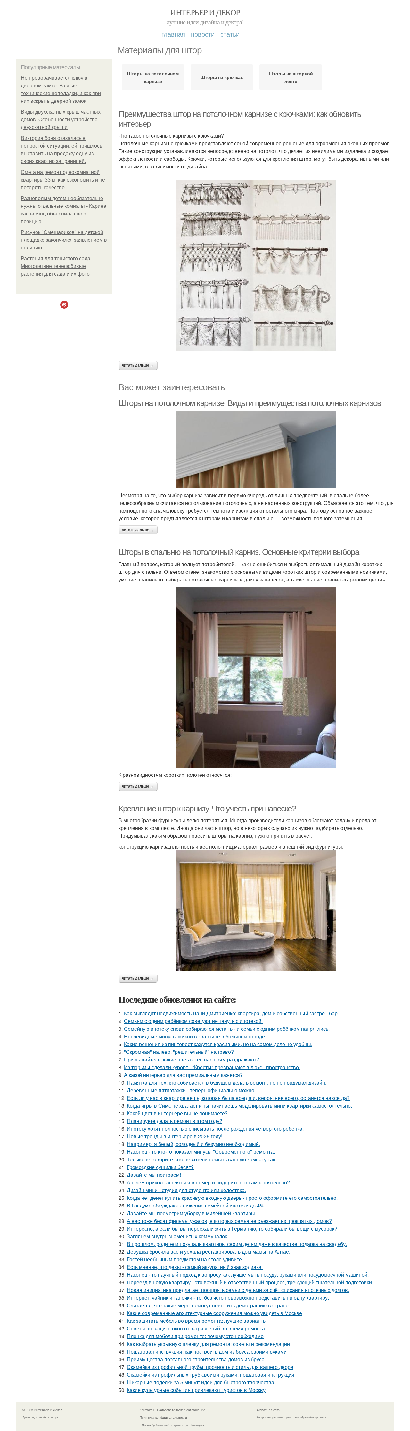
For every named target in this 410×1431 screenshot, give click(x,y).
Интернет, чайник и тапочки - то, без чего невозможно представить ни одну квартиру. (228, 1297)
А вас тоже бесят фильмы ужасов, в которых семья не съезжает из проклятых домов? (229, 1220)
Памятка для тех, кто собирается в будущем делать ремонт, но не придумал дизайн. (226, 1082)
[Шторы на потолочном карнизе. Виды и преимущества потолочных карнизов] (256, 449)
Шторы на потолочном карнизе (153, 77)
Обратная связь (269, 1409)
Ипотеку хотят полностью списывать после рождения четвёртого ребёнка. (215, 1128)
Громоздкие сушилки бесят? (160, 1167)
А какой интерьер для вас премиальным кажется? (183, 1074)
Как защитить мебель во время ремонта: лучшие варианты (197, 1320)
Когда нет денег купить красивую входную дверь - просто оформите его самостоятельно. (232, 1197)
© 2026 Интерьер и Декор (42, 1409)
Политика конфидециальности (163, 1417)
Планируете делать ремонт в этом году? (174, 1121)
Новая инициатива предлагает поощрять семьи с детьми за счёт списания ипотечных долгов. (238, 1290)
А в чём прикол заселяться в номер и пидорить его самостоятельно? (208, 1182)
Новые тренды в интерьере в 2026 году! (174, 1136)
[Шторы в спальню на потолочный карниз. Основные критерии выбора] (256, 677)
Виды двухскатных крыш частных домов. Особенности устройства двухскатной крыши (61, 119)
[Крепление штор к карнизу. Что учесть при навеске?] (256, 910)
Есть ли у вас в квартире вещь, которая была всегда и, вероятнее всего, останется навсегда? (238, 1098)
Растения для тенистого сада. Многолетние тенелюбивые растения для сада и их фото (56, 266)
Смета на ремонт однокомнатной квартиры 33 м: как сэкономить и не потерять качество (63, 179)
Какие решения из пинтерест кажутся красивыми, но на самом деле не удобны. (218, 1044)
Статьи (230, 33)
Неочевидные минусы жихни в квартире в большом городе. (195, 1036)
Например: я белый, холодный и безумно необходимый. (193, 1144)
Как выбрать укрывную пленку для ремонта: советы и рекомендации (208, 1343)
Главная (173, 33)
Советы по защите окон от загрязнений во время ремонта (196, 1328)
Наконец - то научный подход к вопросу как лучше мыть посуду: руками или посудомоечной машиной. (248, 1274)
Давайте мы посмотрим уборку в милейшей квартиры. (191, 1213)
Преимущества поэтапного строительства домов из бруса (196, 1359)
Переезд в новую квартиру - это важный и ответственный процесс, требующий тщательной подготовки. (250, 1282)
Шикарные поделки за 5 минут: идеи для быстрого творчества (200, 1382)
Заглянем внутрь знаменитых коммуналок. (177, 1236)
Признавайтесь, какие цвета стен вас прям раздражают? (191, 1059)
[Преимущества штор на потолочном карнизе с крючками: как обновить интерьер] (256, 265)
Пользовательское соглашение (181, 1409)
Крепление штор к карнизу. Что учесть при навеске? (207, 808)
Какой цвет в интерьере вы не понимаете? (177, 1113)
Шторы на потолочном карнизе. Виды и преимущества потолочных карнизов (250, 403)
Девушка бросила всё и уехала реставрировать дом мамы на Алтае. (208, 1251)
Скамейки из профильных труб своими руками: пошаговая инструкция (210, 1374)
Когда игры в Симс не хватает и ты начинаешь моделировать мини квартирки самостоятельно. (239, 1105)
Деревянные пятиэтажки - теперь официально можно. (191, 1090)
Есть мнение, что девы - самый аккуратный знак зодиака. (195, 1267)
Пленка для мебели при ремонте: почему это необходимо (195, 1336)
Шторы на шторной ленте (291, 77)
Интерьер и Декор (205, 12)
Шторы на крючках (222, 77)
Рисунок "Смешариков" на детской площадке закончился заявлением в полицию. (64, 240)
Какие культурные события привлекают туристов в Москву (196, 1390)
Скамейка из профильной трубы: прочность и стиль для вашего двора (210, 1366)
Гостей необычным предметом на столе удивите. (185, 1259)
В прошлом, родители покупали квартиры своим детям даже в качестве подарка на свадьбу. (237, 1244)
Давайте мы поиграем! (154, 1174)
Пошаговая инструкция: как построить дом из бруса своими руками (207, 1351)
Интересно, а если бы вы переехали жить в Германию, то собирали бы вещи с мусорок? (232, 1228)
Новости (203, 33)
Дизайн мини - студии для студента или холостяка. (186, 1190)
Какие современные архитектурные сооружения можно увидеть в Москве (214, 1313)
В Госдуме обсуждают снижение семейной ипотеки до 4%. (196, 1205)
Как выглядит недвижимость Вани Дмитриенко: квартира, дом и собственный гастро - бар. (231, 1013)
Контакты (147, 1409)
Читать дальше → (138, 365)
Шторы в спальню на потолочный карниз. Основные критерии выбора (239, 552)
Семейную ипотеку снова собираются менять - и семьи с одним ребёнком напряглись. (227, 1028)
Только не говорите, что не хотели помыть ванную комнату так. (201, 1159)
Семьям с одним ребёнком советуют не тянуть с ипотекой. (193, 1021)
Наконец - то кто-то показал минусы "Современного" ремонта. (201, 1151)
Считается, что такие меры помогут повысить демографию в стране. (208, 1305)
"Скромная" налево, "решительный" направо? (179, 1051)
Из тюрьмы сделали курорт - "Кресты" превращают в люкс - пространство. (212, 1067)
